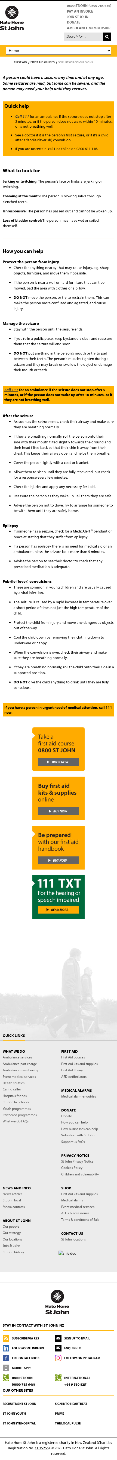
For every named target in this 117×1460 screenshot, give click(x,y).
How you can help (74, 1122)
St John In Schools (16, 1102)
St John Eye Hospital (19, 1423)
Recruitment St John (19, 1404)
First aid (20, 62)
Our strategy (12, 1232)
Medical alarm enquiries (78, 1096)
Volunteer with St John (77, 1135)
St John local (12, 1200)
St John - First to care (57, 1302)
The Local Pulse (68, 1423)
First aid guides (42, 62)
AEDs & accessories (75, 1213)
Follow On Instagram (82, 1358)
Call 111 (22, 116)
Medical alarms (72, 1200)
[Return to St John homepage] (58, 17)
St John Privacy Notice (77, 1161)
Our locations (12, 1239)
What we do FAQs (16, 1121)
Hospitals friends (15, 1095)
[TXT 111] (58, 897)
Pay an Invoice (80, 11)
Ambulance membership (21, 1070)
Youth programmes (17, 1108)
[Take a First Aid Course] (58, 749)
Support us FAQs (73, 1141)
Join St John (77, 16)
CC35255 (42, 1448)
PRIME (59, 1413)
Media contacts (14, 1206)
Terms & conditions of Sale (80, 1219)
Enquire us (72, 1348)
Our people (11, 1226)
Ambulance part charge (20, 1063)
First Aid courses (73, 1057)
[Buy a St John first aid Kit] (58, 798)
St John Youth (14, 1413)
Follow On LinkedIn (28, 1348)
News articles (12, 1194)
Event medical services (19, 1076)
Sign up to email (77, 1338)
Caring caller (12, 1089)
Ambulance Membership (88, 28)
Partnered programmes (20, 1115)
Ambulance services (17, 1057)
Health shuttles (13, 1083)
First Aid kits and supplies (79, 1063)
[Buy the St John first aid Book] (58, 848)
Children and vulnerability (80, 1174)
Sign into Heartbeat (71, 1404)
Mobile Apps (21, 1368)
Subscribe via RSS (25, 1338)
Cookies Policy (71, 1167)
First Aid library (72, 1070)
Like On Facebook (25, 1358)
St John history (13, 1252)
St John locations (73, 1239)
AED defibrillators (74, 1076)
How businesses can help (79, 1129)
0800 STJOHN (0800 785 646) (89, 5)
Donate (73, 22)
